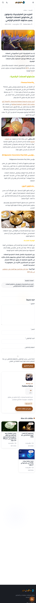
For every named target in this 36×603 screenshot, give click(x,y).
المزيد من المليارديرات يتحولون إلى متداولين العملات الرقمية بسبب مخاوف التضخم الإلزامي (19, 285)
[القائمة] (33, 2)
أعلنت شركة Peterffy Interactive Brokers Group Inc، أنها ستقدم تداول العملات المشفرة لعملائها (18, 103)
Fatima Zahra (27, 24)
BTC (27, 68)
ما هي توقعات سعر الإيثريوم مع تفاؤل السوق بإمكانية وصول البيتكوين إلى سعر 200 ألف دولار (9, 436)
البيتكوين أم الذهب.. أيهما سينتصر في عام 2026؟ (27, 435)
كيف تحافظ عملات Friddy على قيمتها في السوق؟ (27, 463)
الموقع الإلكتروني (30, 347)
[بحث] (3, 2)
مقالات (25, 10)
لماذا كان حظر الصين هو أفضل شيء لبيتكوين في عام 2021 (18, 270)
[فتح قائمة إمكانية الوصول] (32, 599)
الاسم (33, 329)
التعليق (32, 303)
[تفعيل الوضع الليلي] (7, 2)
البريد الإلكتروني (30, 338)
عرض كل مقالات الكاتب (24, 408)
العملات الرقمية (29, 280)
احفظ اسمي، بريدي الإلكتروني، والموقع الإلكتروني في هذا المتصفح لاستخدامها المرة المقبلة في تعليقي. (18, 360)
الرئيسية (30, 10)
